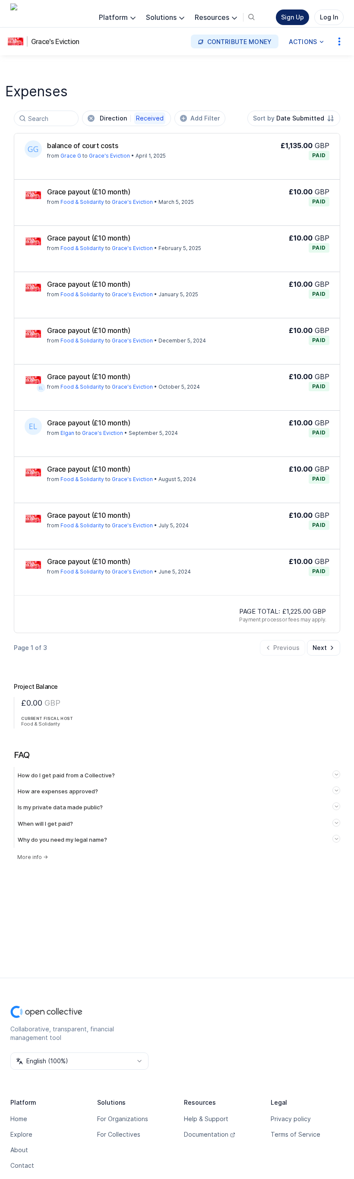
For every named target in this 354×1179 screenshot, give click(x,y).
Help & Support (206, 1118)
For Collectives (118, 1134)
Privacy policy (291, 1118)
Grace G (70, 155)
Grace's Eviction (55, 41)
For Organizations (122, 1118)
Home (18, 1118)
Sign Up (292, 17)
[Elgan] (41, 387)
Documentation (206, 1134)
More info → (32, 857)
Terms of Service (295, 1134)
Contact (22, 1165)
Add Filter (205, 118)
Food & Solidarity (82, 202)
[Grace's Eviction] (17, 41)
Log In (329, 17)
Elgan (67, 433)
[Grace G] (33, 149)
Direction (132, 118)
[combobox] (293, 118)
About (19, 1150)
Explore (21, 1134)
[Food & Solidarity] (33, 195)
